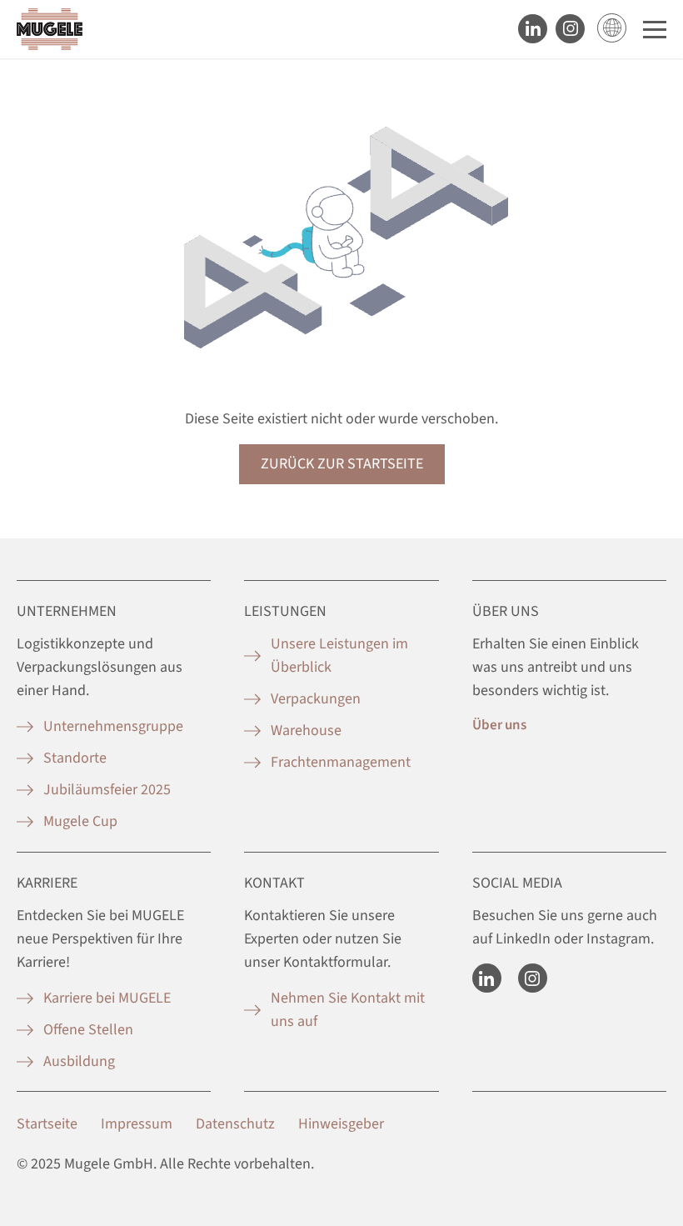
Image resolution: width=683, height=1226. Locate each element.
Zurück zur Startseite (342, 463)
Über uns (499, 725)
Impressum (136, 1123)
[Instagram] (532, 978)
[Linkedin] (532, 28)
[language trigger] (611, 28)
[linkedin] (486, 978)
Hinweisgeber (341, 1123)
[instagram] (570, 28)
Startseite (47, 1123)
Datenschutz (235, 1123)
